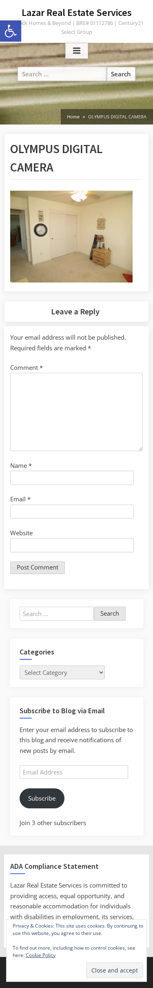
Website (21, 533)
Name (21, 465)
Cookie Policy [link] (40, 955)
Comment (26, 367)
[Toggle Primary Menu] (76, 51)
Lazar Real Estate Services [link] (77, 12)
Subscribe (41, 798)
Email (20, 499)
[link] (10, 31)
